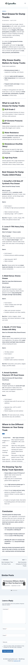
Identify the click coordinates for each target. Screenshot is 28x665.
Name (5, 628)
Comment (6, 609)
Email (5, 635)
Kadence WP (16, 661)
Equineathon (6, 20)
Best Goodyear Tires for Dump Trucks (7, 562)
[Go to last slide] (4, 583)
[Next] (24, 583)
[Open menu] (25, 3)
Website (5, 642)
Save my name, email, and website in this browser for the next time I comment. (14, 646)
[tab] (11, 590)
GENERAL (4, 11)
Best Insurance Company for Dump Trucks (21, 563)
